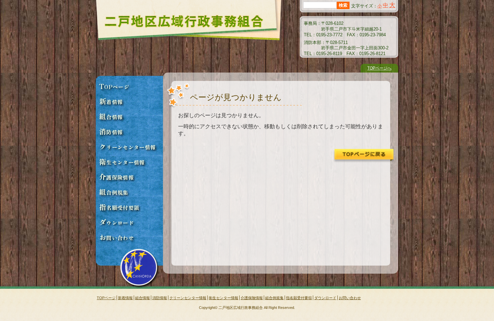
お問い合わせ (116, 237)
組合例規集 (113, 192)
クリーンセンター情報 (127, 146)
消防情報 (111, 131)
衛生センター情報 (122, 161)
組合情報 (111, 116)
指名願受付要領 (119, 207)
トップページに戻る (363, 156)
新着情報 (111, 101)
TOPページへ (379, 68)
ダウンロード (116, 222)
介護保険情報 (116, 177)
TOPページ (114, 86)
